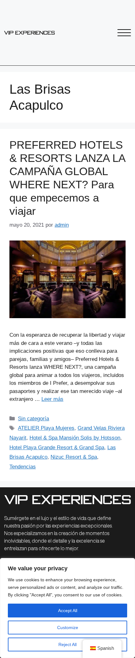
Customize (67, 627)
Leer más (52, 399)
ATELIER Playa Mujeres (46, 428)
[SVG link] (29, 33)
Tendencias (22, 467)
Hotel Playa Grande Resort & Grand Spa (56, 448)
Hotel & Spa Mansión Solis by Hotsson (75, 438)
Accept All (67, 610)
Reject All (67, 644)
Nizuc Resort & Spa (74, 457)
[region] (67, 608)
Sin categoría (33, 419)
